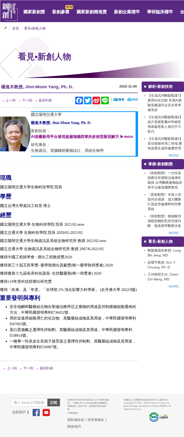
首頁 (15, 28)
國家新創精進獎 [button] (92, 11)
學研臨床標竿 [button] (160, 11)
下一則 (27, 100)
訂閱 (53, 402)
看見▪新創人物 (35, 28)
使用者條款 (95, 420)
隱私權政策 (75, 420)
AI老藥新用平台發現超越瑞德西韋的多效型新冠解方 (75, 137)
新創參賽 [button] (60, 11)
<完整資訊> (72, 413)
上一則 (11, 100)
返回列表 (45, 100)
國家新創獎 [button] (34, 11)
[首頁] (10, 12)
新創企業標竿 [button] (127, 11)
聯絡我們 (74, 426)
